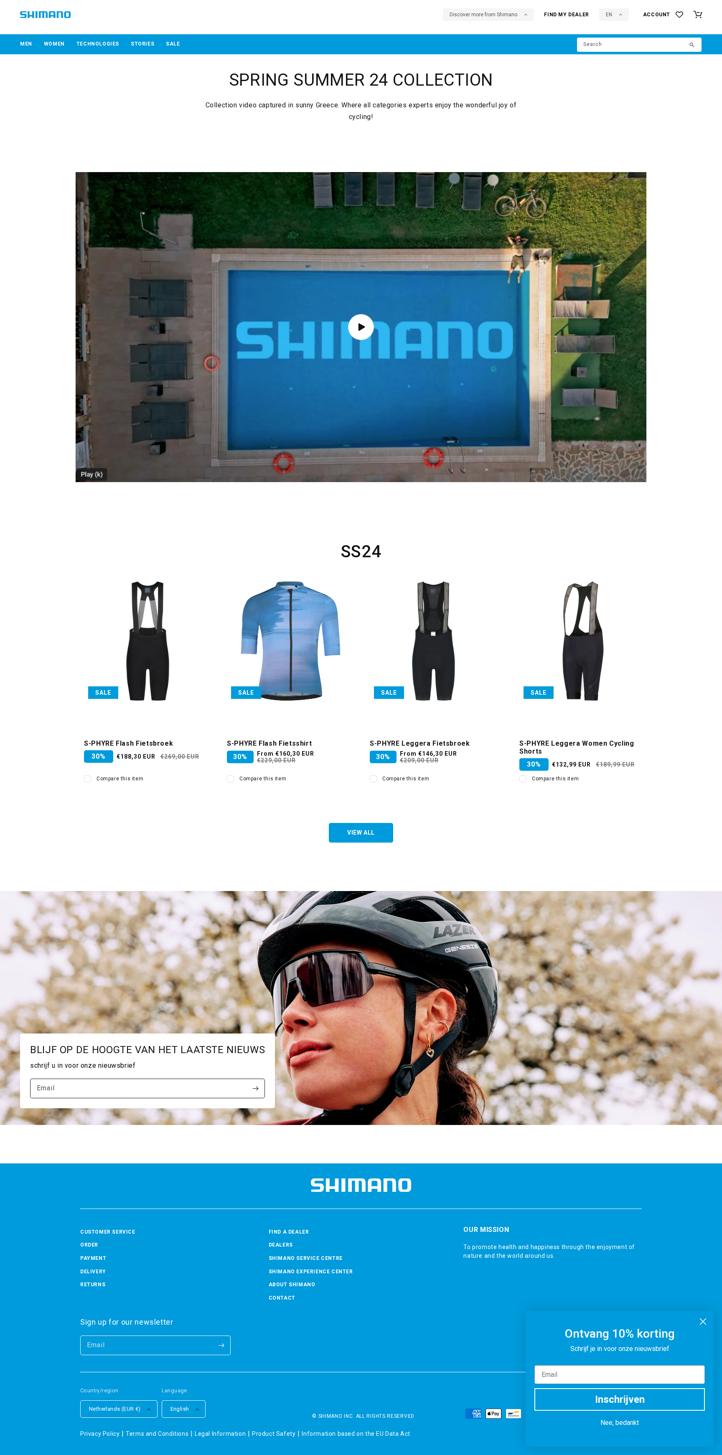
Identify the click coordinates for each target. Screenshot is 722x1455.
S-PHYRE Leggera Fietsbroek (420, 743)
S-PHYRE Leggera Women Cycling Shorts (576, 747)
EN (609, 15)
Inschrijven (620, 1399)
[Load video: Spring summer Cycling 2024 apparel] (361, 327)
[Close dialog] (703, 1321)
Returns (92, 1284)
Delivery (93, 1272)
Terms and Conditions (157, 1433)
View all (360, 832)
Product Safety (273, 1433)
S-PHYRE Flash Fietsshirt (269, 743)
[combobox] (639, 45)
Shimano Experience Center (311, 1272)
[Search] (692, 45)
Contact (282, 1298)
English (179, 1409)
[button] (26, 44)
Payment (93, 1258)
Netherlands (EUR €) (115, 1409)
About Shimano (292, 1284)
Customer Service (107, 1232)
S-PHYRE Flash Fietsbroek (128, 743)
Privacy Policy (99, 1433)
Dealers (281, 1245)
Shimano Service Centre (306, 1258)
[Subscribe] (255, 1088)
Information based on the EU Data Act (356, 1433)
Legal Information (220, 1433)
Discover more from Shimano (483, 15)
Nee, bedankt (619, 1423)
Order (89, 1245)
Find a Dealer (289, 1232)
